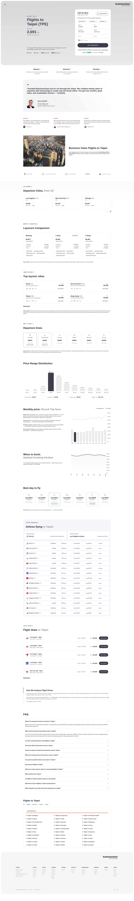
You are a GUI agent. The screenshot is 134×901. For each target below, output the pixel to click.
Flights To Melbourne (88, 822)
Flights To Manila (59, 845)
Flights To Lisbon (59, 841)
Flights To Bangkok (32, 815)
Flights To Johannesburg (61, 828)
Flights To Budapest (88, 841)
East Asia (34, 804)
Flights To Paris (87, 835)
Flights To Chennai (60, 838)
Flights (28, 804)
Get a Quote (104, 638)
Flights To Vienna (31, 818)
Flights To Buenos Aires (89, 818)
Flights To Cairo (31, 831)
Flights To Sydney (59, 835)
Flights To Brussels (60, 822)
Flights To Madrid (31, 825)
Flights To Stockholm (32, 835)
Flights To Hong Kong (60, 815)
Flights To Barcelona (88, 831)
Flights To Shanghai (60, 825)
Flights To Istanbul (88, 845)
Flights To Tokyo (87, 828)
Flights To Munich (31, 838)
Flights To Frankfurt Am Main (90, 815)
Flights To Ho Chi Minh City (34, 822)
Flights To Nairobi (31, 828)
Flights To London (31, 841)
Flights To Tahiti (59, 818)
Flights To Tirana (87, 825)
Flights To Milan (59, 831)
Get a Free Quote (93, 45)
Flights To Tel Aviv (31, 845)
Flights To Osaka (87, 838)
